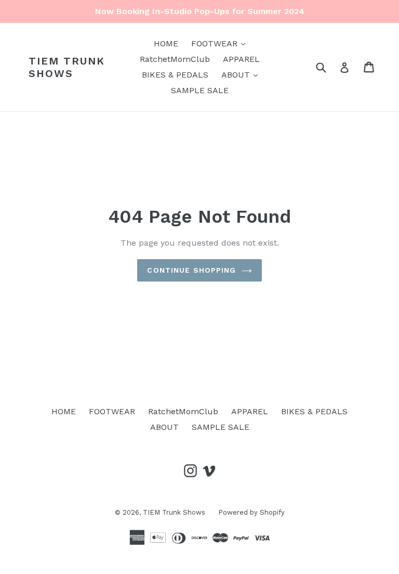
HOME (166, 43)
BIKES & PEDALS (175, 75)
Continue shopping (191, 270)
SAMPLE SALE (200, 90)
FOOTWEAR (220, 43)
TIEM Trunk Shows (67, 67)
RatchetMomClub (175, 59)
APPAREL (241, 59)
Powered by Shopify (251, 512)
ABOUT (242, 74)
